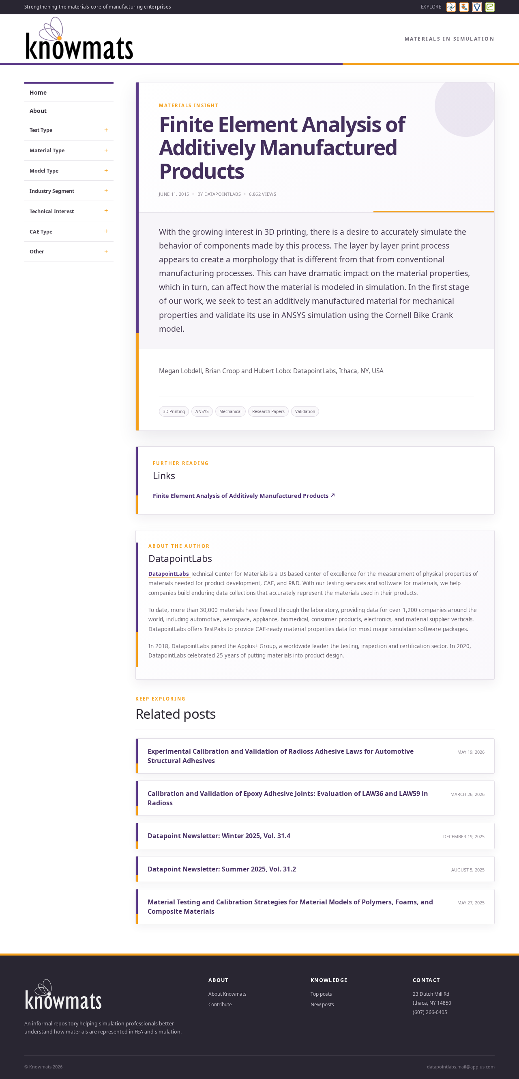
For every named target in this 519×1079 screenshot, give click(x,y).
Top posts (321, 993)
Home (38, 92)
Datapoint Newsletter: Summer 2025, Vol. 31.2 (222, 869)
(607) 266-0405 (430, 1012)
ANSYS (202, 411)
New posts (322, 1004)
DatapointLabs (222, 194)
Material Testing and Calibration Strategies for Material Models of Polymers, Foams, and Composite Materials (290, 906)
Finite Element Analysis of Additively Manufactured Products (244, 495)
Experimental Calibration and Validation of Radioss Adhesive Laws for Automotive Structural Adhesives (281, 756)
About (38, 111)
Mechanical (230, 411)
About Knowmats (227, 993)
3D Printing (174, 411)
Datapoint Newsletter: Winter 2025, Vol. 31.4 (219, 835)
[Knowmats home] (80, 39)
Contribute (220, 1004)
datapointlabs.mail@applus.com (461, 1067)
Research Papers (268, 411)
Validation (305, 411)
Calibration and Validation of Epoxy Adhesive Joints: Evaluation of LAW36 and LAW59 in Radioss (288, 798)
